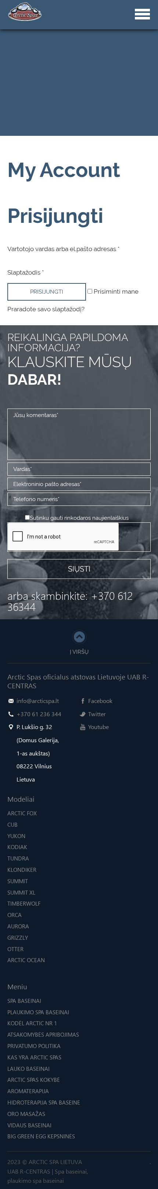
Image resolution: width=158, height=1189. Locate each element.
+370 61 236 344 (39, 714)
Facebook (100, 700)
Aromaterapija (28, 1091)
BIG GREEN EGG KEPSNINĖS (41, 1136)
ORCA (14, 914)
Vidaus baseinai (29, 1125)
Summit (17, 881)
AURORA (18, 926)
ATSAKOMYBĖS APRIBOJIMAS (43, 1034)
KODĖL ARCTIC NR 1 (32, 1023)
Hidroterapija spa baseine (43, 1102)
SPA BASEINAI (24, 1000)
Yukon (16, 836)
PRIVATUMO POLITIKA (34, 1046)
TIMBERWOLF (23, 903)
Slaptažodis (25, 272)
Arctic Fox (22, 813)
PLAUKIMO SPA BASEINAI (38, 1012)
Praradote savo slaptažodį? (46, 309)
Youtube (98, 727)
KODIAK (17, 847)
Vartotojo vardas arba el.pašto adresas (63, 249)
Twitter (97, 714)
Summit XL (21, 892)
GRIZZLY (17, 937)
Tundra (18, 858)
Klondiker (21, 869)
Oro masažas (26, 1113)
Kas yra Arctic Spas (34, 1057)
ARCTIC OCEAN (26, 960)
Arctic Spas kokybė (33, 1079)
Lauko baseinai (28, 1068)
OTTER (15, 949)
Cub (12, 824)
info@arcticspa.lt (38, 700)
